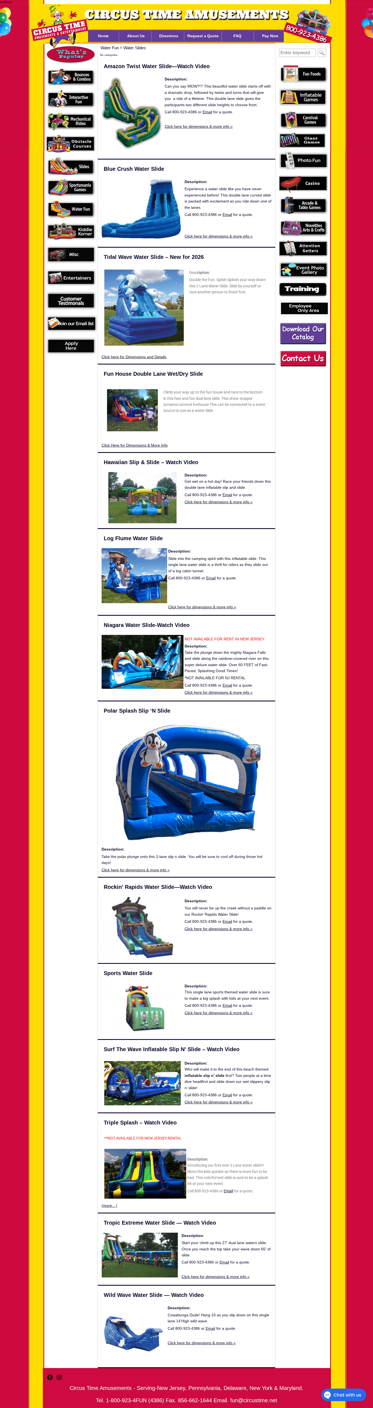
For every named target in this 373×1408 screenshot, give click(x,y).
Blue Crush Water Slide (134, 169)
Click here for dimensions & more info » (199, 126)
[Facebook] (50, 1379)
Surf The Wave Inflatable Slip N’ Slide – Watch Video (171, 1049)
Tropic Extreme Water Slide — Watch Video (160, 1223)
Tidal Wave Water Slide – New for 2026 (154, 257)
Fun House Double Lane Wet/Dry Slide (153, 374)
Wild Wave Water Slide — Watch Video (154, 1295)
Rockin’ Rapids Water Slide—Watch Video (158, 887)
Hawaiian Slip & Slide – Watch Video (151, 462)
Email (207, 112)
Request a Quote (203, 36)
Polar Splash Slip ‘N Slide (137, 711)
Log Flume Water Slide (133, 538)
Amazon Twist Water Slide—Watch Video (157, 66)
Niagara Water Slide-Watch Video (147, 625)
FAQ (237, 36)
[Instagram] (59, 1379)
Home (103, 36)
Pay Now (270, 36)
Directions (168, 36)
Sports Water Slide (128, 973)
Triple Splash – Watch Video (140, 1123)
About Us (136, 36)
